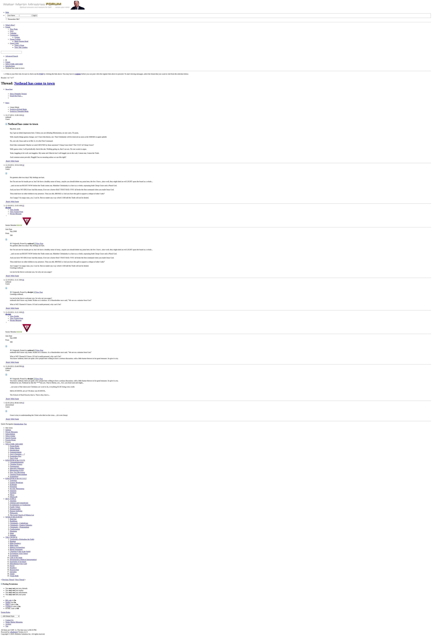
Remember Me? (13, 19)
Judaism (13, 535)
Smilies (8, 602)
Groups (17, 37)
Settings (8, 430)
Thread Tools (8, 89)
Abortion (13, 501)
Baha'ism (13, 519)
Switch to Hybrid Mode (18, 109)
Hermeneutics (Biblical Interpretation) (23, 560)
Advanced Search (11, 56)
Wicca (12, 495)
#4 (23, 280)
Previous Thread (8, 580)
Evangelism (14, 555)
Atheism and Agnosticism (19, 503)
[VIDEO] (8, 606)
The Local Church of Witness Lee (22, 515)
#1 (23, 115)
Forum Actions (15, 39)
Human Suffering (16, 511)
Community (14, 35)
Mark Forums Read (21, 41)
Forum (7, 27)
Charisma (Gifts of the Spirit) (20, 551)
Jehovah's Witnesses (17, 468)
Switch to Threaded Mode (19, 111)
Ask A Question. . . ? (17, 454)
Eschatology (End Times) (19, 553)
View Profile (14, 210)
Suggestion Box (15, 456)
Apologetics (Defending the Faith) (22, 539)
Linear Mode (14, 107)
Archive (8, 624)
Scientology (14, 476)
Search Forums (10, 438)
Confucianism (15, 529)
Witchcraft (13, 497)
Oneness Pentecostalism (18, 474)
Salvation (13, 572)
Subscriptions (10, 434)
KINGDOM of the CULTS (15, 460)
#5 (23, 312)
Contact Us (9, 620)
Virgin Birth (14, 576)
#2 (23, 165)
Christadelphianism (17, 462)
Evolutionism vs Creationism (20, 505)
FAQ (12, 31)
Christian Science (16, 464)
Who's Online (10, 436)
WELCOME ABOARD (14, 64)
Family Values (15, 507)
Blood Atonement (16, 549)
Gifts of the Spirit (16, 558)
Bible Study (14, 545)
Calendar (13, 33)
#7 (23, 403)
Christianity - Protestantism (19, 527)
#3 (23, 206)
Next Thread (19, 580)
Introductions (10, 66)
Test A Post (14, 458)
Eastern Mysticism (16, 483)
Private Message (15, 214)
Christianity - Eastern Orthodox (21, 525)
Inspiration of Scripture (18, 562)
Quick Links (14, 43)
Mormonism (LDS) (17, 470)
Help (7, 12)
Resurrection (14, 570)
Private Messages (11, 432)
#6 (23, 366)
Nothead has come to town (34, 83)
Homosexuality (15, 509)
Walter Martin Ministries (14, 622)
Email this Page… (16, 96)
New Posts (14, 29)
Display (7, 103)
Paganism (13, 487)
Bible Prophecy (15, 543)
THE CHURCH (11, 537)
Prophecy (13, 568)
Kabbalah (13, 485)
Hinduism (13, 531)
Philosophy (14, 513)
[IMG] (7, 604)
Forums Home (10, 440)
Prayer (12, 566)
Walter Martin (15, 448)
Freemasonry (14, 466)
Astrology (13, 480)
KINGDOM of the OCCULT (16, 478)
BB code (8, 600)
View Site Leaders (20, 47)
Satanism (13, 491)
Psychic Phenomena (17, 489)
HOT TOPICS (10, 499)
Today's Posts (19, 45)
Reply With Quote (12, 161)
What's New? (10, 25)
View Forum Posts (16, 212)
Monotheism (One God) (18, 564)
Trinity (12, 574)
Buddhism (13, 521)
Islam (12, 533)
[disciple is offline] (26, 225)
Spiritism (13, 493)
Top (25, 424)
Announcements (15, 452)
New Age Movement (17, 472)
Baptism (13, 541)
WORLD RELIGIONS (13, 517)
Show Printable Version (18, 94)
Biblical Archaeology (17, 547)
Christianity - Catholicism (19, 523)
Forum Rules (14, 446)
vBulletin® (14, 632)
